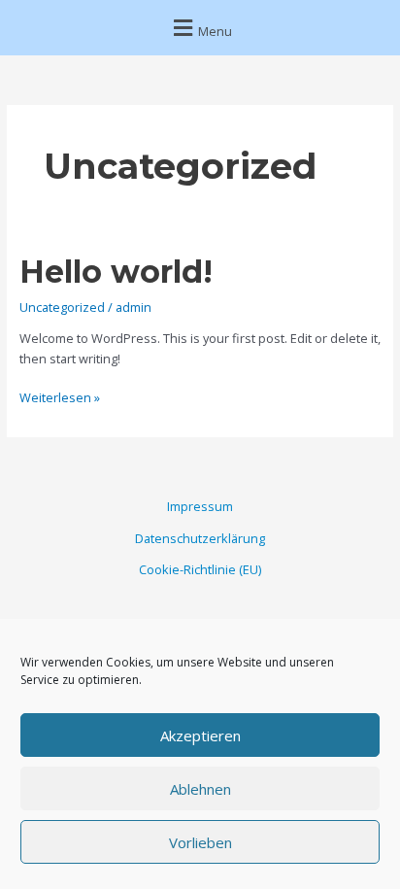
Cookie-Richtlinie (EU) (200, 569)
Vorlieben (200, 842)
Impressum (200, 506)
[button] (200, 28)
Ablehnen (200, 789)
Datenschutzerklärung (200, 538)
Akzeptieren (200, 735)
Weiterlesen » (59, 397)
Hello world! (116, 272)
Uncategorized (62, 307)
